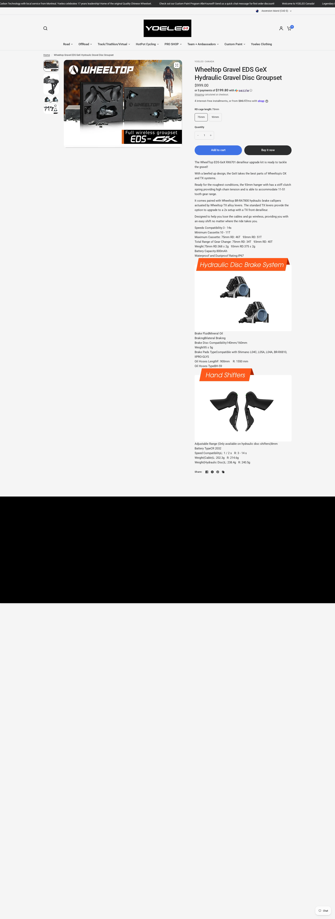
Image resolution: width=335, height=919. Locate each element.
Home (46, 55)
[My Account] (281, 28)
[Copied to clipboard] (223, 472)
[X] (212, 472)
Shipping (199, 94)
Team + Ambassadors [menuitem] (201, 44)
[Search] (46, 28)
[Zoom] (177, 65)
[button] (243, 90)
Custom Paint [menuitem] (233, 44)
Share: (198, 472)
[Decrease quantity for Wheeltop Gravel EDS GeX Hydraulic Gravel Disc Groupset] (198, 135)
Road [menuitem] (66, 44)
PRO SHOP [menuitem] (172, 44)
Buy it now (268, 150)
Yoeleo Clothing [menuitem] (261, 44)
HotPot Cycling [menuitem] (146, 44)
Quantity (199, 127)
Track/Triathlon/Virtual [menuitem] (112, 44)
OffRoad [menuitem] (84, 44)
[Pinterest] (217, 472)
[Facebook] (207, 472)
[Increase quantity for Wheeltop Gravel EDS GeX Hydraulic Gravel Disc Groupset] (211, 135)
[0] (288, 28)
